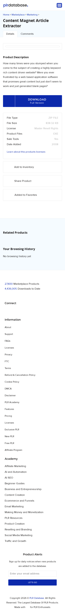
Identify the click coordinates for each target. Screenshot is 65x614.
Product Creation (15, 524)
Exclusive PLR (12, 429)
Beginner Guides (14, 483)
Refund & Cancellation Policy (20, 375)
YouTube (29, 311)
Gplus (21, 311)
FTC (7, 361)
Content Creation (15, 495)
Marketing (32, 14)
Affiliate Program (13, 450)
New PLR (9, 436)
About (8, 327)
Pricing (8, 415)
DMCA (8, 388)
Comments (27, 34)
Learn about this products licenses (26, 152)
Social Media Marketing (18, 535)
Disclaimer (10, 395)
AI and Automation (16, 472)
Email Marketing (14, 506)
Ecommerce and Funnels (19, 500)
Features (9, 409)
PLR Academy (12, 402)
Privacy (8, 354)
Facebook (7, 311)
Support (9, 334)
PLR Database (15, 5)
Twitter (14, 311)
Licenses (9, 347)
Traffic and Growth (15, 541)
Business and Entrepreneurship (23, 489)
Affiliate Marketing (15, 466)
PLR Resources (13, 518)
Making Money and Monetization (24, 512)
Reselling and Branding (18, 529)
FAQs (7, 340)
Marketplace (18, 14)
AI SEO (9, 477)
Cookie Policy (12, 381)
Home (6, 14)
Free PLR (9, 443)
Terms (8, 368)
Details (10, 34)
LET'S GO (32, 582)
